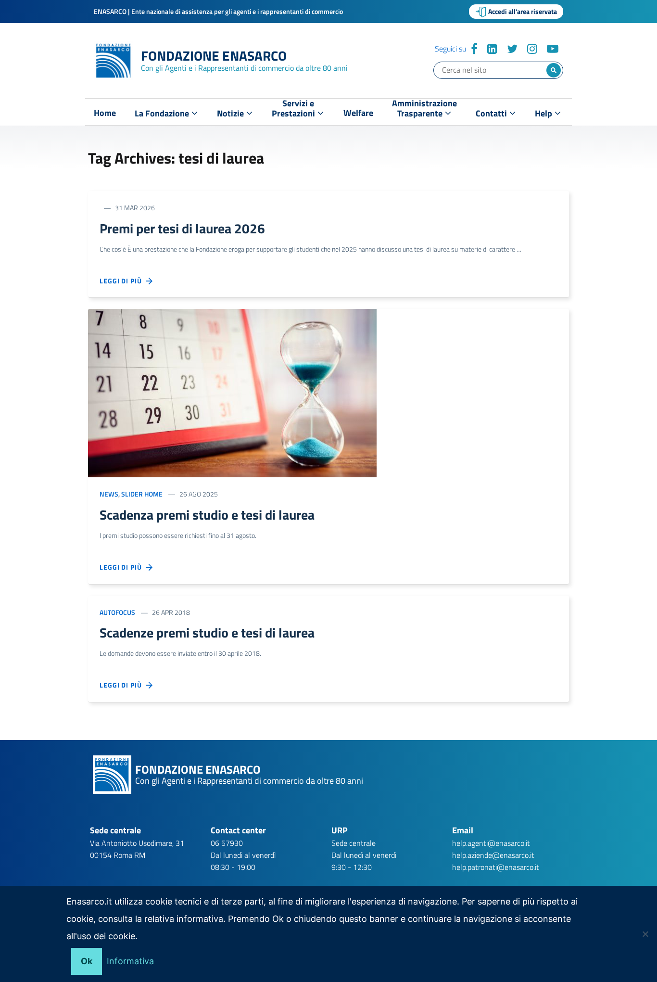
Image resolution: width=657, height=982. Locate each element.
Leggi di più (123, 281)
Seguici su (450, 48)
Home (105, 113)
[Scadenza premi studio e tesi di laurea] (232, 392)
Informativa (130, 961)
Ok (86, 961)
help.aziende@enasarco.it (493, 855)
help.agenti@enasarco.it (491, 843)
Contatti (492, 113)
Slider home (142, 494)
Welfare (358, 113)
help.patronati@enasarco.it (495, 867)
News (109, 494)
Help (544, 113)
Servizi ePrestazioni (294, 110)
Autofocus (117, 612)
